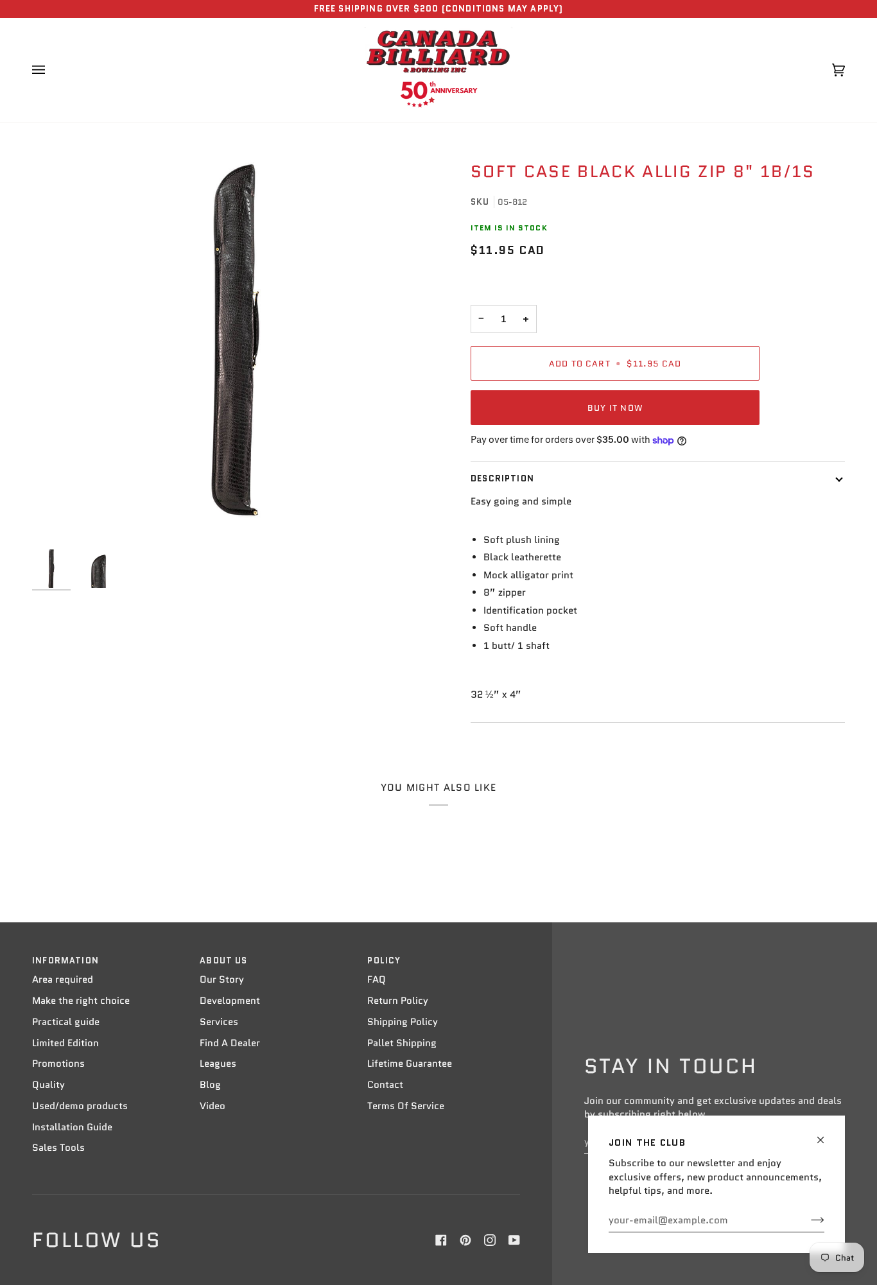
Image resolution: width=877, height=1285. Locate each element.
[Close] (826, 1134)
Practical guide (66, 1021)
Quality (48, 1084)
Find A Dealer (230, 1043)
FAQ (376, 979)
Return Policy (397, 1000)
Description (502, 478)
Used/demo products (80, 1106)
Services (219, 1021)
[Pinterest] (465, 1240)
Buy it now (615, 408)
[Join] (807, 1220)
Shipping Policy (402, 1021)
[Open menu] (51, 70)
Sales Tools (58, 1147)
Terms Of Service (405, 1106)
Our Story (222, 979)
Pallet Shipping (402, 1043)
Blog (210, 1084)
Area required (62, 979)
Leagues (218, 1063)
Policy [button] (384, 960)
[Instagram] (490, 1240)
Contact (385, 1084)
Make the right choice (81, 1000)
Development (230, 1000)
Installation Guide (72, 1127)
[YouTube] (514, 1240)
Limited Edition (65, 1043)
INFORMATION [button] (65, 960)
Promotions (58, 1063)
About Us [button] (223, 960)
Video (212, 1106)
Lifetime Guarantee (409, 1063)
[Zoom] (235, 340)
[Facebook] (441, 1240)
